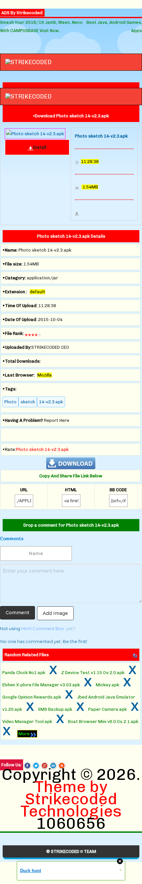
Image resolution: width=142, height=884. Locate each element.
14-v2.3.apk (51, 401)
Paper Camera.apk (107, 709)
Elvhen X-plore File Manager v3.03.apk (41, 684)
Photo (10, 401)
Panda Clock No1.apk (23, 672)
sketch (27, 401)
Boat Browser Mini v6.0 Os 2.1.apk (103, 721)
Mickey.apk (107, 684)
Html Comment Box (42, 628)
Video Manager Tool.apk (27, 721)
